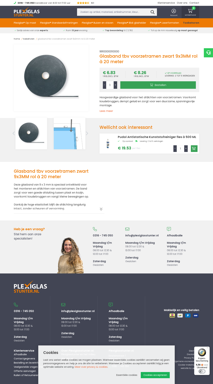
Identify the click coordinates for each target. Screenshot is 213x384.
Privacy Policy (191, 358)
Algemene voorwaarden (186, 361)
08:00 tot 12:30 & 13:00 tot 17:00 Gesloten (142, 248)
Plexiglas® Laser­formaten (164, 22)
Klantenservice (166, 2)
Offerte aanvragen (25, 371)
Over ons (182, 2)
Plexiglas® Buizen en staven (97, 22)
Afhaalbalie (20, 354)
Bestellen (160, 85)
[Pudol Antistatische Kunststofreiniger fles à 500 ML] (108, 143)
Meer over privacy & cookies (91, 367)
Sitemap (193, 351)
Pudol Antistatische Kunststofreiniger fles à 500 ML (157, 137)
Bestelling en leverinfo (26, 362)
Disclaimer (192, 354)
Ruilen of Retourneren (26, 375)
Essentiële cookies (126, 375)
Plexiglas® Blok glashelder (131, 22)
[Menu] (208, 349)
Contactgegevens (24, 358)
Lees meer (106, 111)
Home (17, 38)
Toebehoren (191, 22)
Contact (194, 2)
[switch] (202, 371)
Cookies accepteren (155, 375)
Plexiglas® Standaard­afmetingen (59, 22)
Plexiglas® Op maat (25, 22)
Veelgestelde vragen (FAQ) (29, 367)
